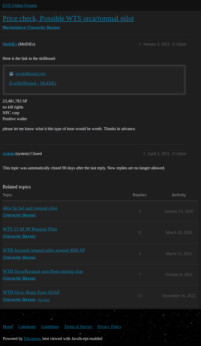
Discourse (32, 338)
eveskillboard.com (30, 73)
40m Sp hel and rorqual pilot (30, 208)
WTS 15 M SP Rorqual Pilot (30, 229)
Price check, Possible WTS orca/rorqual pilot (68, 18)
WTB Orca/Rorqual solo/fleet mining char (43, 271)
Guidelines (50, 326)
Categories (27, 326)
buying (43, 299)
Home (8, 326)
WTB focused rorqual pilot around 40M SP (44, 250)
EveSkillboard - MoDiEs (32, 83)
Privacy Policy (109, 326)
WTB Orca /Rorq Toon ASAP (31, 292)
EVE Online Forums (20, 5)
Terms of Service (78, 326)
